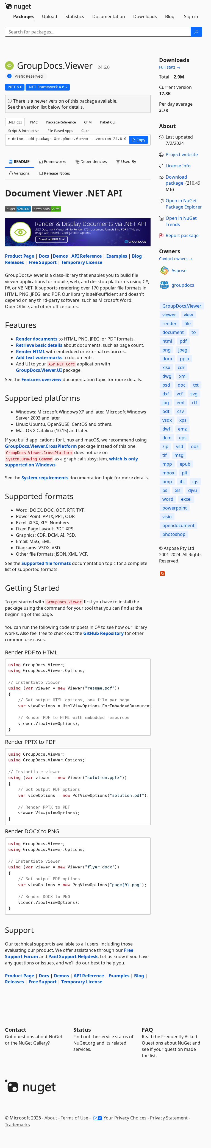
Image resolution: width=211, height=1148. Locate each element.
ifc (182, 482)
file (187, 323)
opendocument (178, 525)
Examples (116, 256)
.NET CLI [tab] (15, 122)
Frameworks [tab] (54, 161)
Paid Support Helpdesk (73, 956)
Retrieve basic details (39, 345)
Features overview (41, 379)
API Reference (86, 256)
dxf (165, 394)
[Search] (196, 32)
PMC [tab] (34, 122)
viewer (169, 315)
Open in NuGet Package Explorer (184, 204)
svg (194, 394)
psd (166, 385)
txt (196, 385)
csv (180, 411)
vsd (179, 446)
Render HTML (30, 351)
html (167, 341)
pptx (184, 359)
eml (180, 402)
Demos (60, 256)
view (188, 315)
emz (182, 429)
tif (164, 455)
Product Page (19, 256)
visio (167, 517)
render (169, 323)
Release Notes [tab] (56, 173)
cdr (181, 367)
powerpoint (174, 508)
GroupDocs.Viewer (181, 306)
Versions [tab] (21, 173)
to (193, 332)
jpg (165, 402)
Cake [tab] (85, 130)
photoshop (173, 534)
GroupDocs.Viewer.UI (39, 370)
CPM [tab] (88, 122)
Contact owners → (176, 258)
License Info (178, 166)
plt (184, 473)
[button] (138, 140)
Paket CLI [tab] (107, 122)
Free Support (43, 262)
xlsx (166, 367)
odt (166, 411)
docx (167, 359)
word (167, 499)
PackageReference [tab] (61, 122)
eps (183, 438)
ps (164, 490)
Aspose (179, 271)
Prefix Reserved (29, 76)
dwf (166, 429)
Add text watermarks (39, 357)
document (173, 332)
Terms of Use (74, 1118)
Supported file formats (46, 563)
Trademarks (17, 1125)
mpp (167, 464)
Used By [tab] (128, 161)
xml (183, 376)
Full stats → (170, 67)
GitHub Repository (103, 633)
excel (186, 499)
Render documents (36, 339)
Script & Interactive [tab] (23, 130)
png (166, 350)
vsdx (167, 420)
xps (183, 420)
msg (179, 455)
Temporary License (81, 262)
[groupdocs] (164, 285)
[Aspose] (164, 270)
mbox (168, 473)
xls (178, 490)
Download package (176, 180)
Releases (14, 262)
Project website (182, 154)
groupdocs (182, 285)
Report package (182, 235)
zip (165, 446)
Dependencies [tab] (93, 161)
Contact (15, 1029)
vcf (180, 394)
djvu (192, 490)
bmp (167, 482)
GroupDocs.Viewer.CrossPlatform (41, 446)
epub (185, 464)
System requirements (44, 478)
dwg (166, 376)
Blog (137, 256)
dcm (166, 438)
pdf (183, 341)
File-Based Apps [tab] (60, 130)
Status (82, 1029)
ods (195, 446)
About (51, 1118)
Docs (44, 256)
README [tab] (21, 161)
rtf (194, 402)
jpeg (182, 350)
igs (195, 482)
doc (181, 385)
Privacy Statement (169, 1118)
